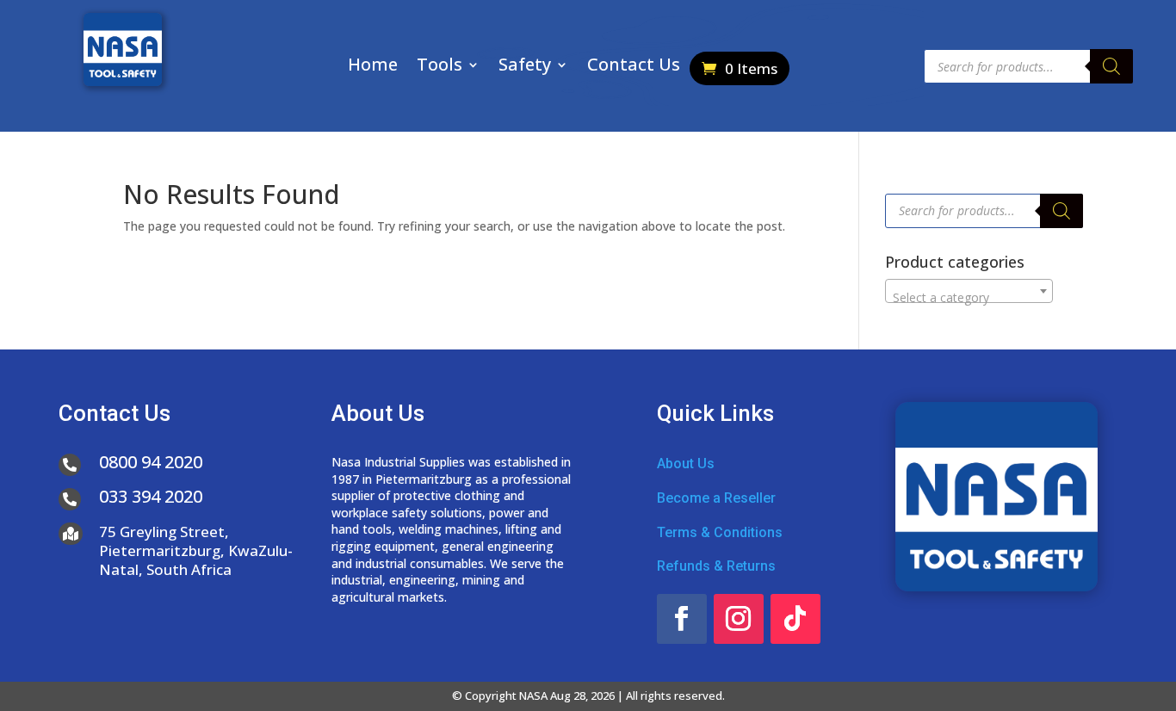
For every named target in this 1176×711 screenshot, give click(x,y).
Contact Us (633, 67)
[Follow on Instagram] (739, 619)
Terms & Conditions (720, 532)
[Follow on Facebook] (682, 619)
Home (373, 67)
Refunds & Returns (716, 566)
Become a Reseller (716, 498)
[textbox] (969, 298)
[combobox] (969, 291)
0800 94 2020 (150, 461)
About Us (686, 463)
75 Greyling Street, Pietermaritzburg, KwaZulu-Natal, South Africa (196, 550)
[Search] (1111, 66)
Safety (524, 67)
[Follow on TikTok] (795, 619)
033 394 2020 (150, 496)
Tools (439, 67)
